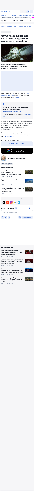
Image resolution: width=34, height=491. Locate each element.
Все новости (27, 26)
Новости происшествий (7, 28)
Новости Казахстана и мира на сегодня (12, 26)
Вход (31, 208)
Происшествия (27, 15)
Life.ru (17, 97)
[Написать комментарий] (17, 212)
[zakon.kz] (5, 11)
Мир (9, 15)
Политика (3, 15)
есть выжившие (9, 137)
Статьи (20, 15)
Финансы (14, 15)
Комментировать (27, 217)
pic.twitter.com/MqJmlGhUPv (12, 111)
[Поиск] (27, 11)
